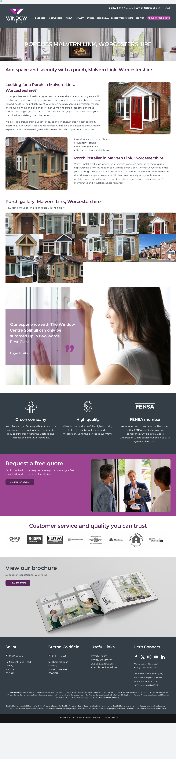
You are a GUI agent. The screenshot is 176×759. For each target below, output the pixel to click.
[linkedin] (163, 657)
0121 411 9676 (163, 8)
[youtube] (156, 657)
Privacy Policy (99, 656)
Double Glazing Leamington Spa (125, 706)
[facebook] (136, 657)
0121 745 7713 (126, 8)
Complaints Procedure (104, 667)
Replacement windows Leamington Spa (60, 709)
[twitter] (143, 657)
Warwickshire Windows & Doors (70, 706)
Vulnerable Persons (102, 663)
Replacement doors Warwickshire (153, 709)
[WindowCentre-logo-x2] (17, 9)
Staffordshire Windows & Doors (45, 706)
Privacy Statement (101, 659)
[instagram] (149, 657)
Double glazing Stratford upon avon (98, 706)
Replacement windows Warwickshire (29, 709)
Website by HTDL (111, 717)
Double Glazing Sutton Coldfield (18, 706)
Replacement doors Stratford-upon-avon (93, 709)
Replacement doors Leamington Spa (124, 709)
